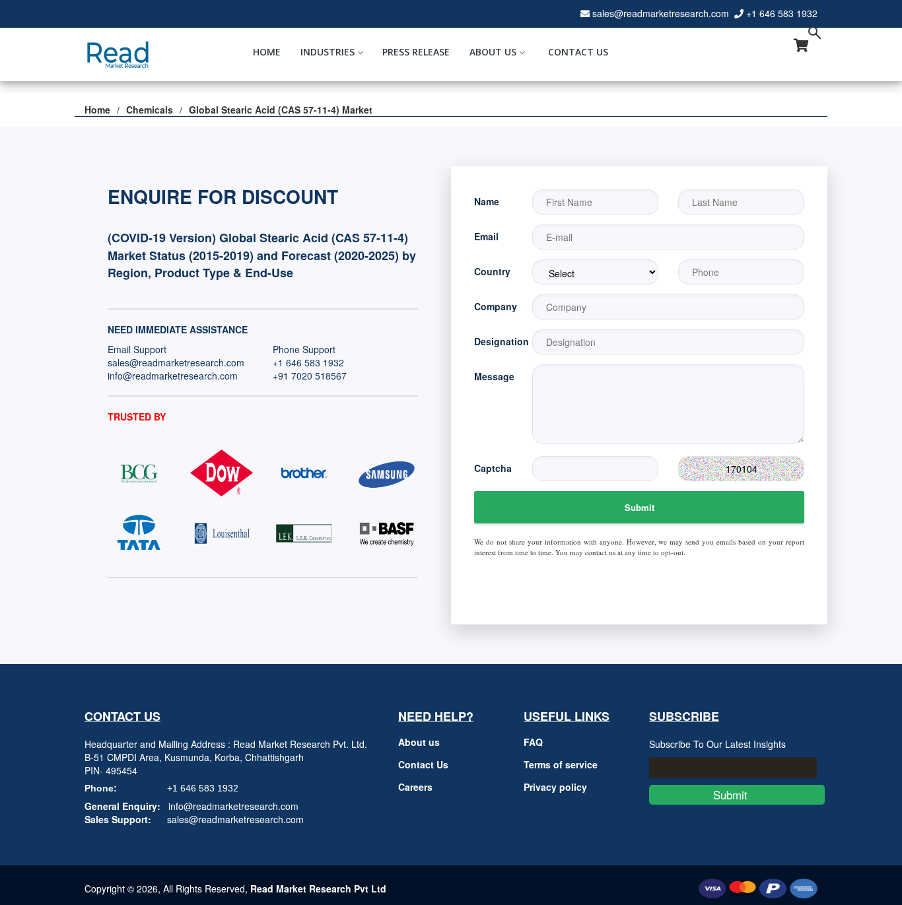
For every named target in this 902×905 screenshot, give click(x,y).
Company (493, 306)
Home (267, 52)
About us (419, 742)
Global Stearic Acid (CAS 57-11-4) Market (280, 109)
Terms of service (561, 764)
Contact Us (578, 52)
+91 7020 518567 (310, 375)
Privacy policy (555, 786)
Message (493, 376)
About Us (492, 52)
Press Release (416, 52)
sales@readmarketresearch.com (660, 13)
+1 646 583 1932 (781, 13)
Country (492, 271)
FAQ (533, 742)
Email (486, 236)
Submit (639, 507)
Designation (493, 341)
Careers (415, 786)
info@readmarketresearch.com (173, 375)
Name (486, 201)
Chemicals (149, 109)
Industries (327, 52)
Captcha (493, 468)
